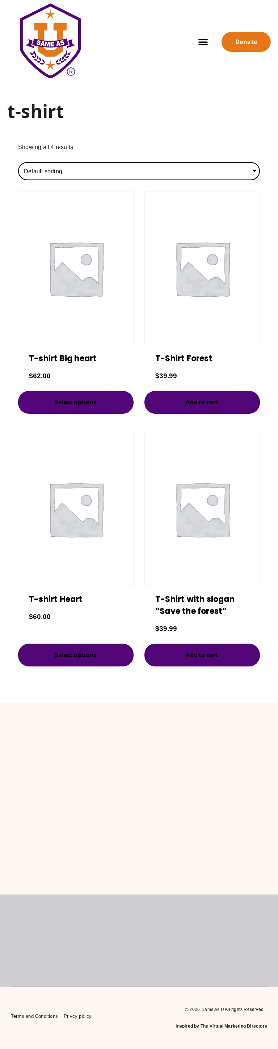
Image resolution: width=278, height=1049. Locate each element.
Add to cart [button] (202, 402)
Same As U (213, 1009)
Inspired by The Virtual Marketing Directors (221, 1026)
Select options (76, 402)
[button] (203, 41)
